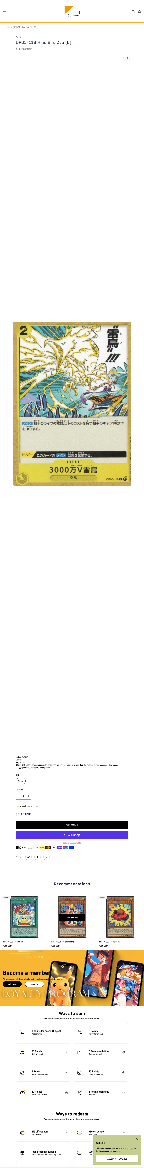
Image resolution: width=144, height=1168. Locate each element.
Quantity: (19, 789)
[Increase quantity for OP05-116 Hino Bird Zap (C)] (28, 795)
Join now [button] (12, 984)
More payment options (72, 842)
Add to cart (72, 824)
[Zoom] (126, 58)
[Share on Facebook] (37, 857)
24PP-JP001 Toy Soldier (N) (62, 941)
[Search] (133, 11)
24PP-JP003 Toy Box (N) (13, 941)
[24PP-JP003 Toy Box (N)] (24, 917)
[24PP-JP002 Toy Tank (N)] (120, 917)
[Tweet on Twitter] (46, 857)
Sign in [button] (34, 984)
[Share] (28, 857)
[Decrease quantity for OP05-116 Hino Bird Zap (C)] (18, 795)
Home (8, 26)
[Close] (137, 1139)
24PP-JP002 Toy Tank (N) (109, 941)
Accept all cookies (117, 1158)
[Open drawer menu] (4, 11)
